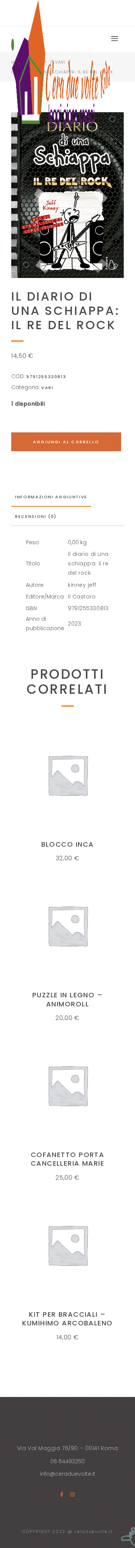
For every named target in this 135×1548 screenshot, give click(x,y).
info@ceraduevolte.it (67, 1474)
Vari (47, 388)
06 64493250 (67, 1461)
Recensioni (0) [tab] (36, 516)
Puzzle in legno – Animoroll (67, 999)
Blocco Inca (67, 844)
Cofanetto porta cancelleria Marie (68, 1159)
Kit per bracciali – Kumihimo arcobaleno (67, 1319)
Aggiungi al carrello (66, 442)
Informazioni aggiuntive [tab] (51, 497)
